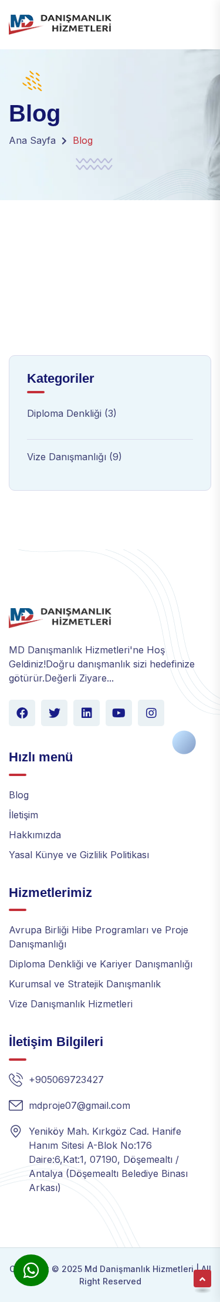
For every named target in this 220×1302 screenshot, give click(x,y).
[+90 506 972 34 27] (31, 1270)
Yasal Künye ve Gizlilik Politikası (79, 855)
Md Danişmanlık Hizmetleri (138, 1269)
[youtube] (119, 713)
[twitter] (54, 713)
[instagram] (151, 713)
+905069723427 (66, 1079)
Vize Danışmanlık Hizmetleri (71, 1004)
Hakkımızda (35, 835)
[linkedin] (86, 713)
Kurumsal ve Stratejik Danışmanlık (85, 984)
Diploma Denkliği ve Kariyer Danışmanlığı (100, 964)
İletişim (23, 815)
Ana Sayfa (32, 140)
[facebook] (22, 713)
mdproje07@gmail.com (79, 1105)
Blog (19, 795)
